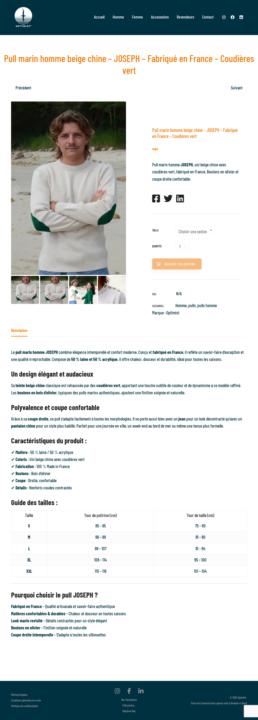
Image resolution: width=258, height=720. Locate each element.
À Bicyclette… (129, 705)
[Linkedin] (241, 17)
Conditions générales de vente (26, 700)
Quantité (157, 246)
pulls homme (207, 305)
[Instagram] (224, 17)
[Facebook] (233, 17)
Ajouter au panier (179, 263)
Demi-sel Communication (203, 703)
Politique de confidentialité (24, 706)
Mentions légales (19, 694)
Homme (181, 305)
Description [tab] (19, 330)
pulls (192, 305)
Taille (155, 230)
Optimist (172, 312)
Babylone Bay (129, 711)
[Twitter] (168, 198)
